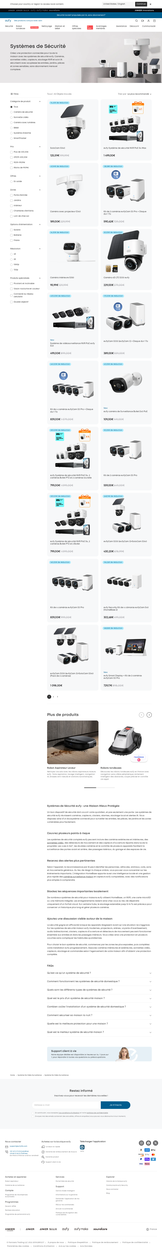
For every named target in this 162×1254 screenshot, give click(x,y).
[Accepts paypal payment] (141, 1159)
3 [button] (57, 697)
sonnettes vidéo (55, 843)
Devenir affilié (10, 1206)
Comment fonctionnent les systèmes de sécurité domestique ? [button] (83, 981)
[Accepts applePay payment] (153, 1150)
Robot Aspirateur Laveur (61, 768)
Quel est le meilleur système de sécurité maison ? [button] (75, 1032)
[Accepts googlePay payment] (147, 1154)
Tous (16, 107)
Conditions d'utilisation (44, 1246)
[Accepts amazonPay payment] (141, 1150)
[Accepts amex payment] (147, 1150)
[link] (99, 1054)
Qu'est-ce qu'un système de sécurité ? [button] (69, 973)
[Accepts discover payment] (141, 1154)
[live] (142, 20)
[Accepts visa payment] (141, 1164)
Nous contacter (112, 1189)
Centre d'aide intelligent (65, 1191)
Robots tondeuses (111, 768)
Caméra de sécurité (23, 112)
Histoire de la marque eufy (116, 1181)
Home (12, 1075)
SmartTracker (20, 138)
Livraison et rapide (53, 1146)
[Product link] (72, 121)
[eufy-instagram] (141, 1143)
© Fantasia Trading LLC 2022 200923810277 (25, 1242)
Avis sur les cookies (67, 1246)
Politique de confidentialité (135, 1242)
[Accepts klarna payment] (147, 1164)
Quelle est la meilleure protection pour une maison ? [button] (77, 1024)
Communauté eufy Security (117, 1185)
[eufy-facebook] (148, 1143)
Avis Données (86, 1246)
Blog (108, 1193)
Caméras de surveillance (14, 1185)
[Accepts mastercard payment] (153, 1154)
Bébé (16, 128)
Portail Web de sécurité (65, 1181)
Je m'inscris (116, 1105)
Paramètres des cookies (18, 1246)
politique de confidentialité (97, 1113)
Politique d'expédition (78, 1242)
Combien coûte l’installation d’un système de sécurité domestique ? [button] (86, 1007)
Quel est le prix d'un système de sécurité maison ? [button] (76, 998)
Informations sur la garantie (66, 1194)
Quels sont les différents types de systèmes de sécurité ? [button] (79, 990)
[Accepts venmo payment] (153, 1159)
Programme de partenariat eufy (17, 1214)
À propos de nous (56, 1242)
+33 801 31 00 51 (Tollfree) (19, 1153)
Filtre (16, 94)
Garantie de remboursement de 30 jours (61, 1152)
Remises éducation (12, 1210)
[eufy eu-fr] (9, 20)
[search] (136, 20)
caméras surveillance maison (78, 877)
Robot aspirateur (11, 1181)
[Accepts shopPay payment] (147, 1159)
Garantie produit (52, 1157)
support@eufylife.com (18, 1146)
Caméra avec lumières (24, 123)
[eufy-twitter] (155, 1143)
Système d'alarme (22, 133)
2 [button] (53, 697)
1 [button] (49, 697)
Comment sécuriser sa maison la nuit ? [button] (69, 1015)
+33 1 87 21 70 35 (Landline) (19, 1151)
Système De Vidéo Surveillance (30, 1075)
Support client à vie (53, 1162)
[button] (150, 4)
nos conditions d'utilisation (69, 1113)
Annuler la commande (64, 1209)
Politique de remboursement (105, 1242)
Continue (141, 4)
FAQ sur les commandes (65, 1204)
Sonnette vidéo (21, 117)
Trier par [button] (122, 94)
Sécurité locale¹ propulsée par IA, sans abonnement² (81, 15)
